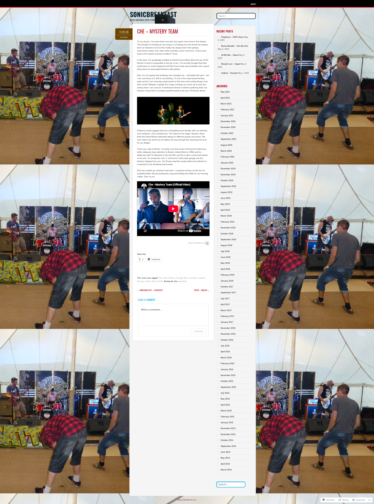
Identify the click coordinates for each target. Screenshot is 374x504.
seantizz (125, 37)
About (253, 4)
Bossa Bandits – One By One (234, 46)
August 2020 (226, 145)
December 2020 (228, 121)
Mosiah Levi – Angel (230, 64)
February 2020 (227, 157)
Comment (198, 331)
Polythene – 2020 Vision (232, 37)
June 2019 (225, 198)
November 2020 (228, 127)
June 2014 (225, 452)
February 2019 (227, 222)
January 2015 (227, 422)
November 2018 (228, 227)
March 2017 (226, 310)
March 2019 (226, 216)
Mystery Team (143, 281)
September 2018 (228, 239)
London (201, 278)
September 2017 (228, 292)
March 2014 (226, 469)
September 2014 (228, 446)
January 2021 (227, 115)
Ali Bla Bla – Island (229, 55)
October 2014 (227, 440)
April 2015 (225, 405)
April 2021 (225, 98)
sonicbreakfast (153, 14)
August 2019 (226, 192)
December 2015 (228, 375)
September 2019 (228, 186)
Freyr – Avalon (201, 290)
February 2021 (227, 109)
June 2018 (225, 257)
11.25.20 (124, 32)
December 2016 (228, 328)
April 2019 (225, 210)
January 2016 (227, 369)
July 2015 (225, 393)
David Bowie (169, 278)
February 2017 (227, 316)
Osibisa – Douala (229, 73)
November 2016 (228, 334)
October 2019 (227, 180)
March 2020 (226, 151)
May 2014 (225, 458)
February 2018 (227, 275)
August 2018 (226, 245)
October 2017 (227, 286)
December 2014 (228, 428)
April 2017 (225, 304)
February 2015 (227, 416)
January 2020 (227, 163)
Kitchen (193, 278)
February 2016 (227, 363)
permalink (182, 281)
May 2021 (225, 92)
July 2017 (225, 298)
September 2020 (228, 139)
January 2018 (227, 281)
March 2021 (226, 103)
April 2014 (225, 464)
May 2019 (225, 204)
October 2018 (227, 233)
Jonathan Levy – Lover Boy (150, 290)
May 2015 (225, 399)
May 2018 (225, 263)
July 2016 (225, 346)
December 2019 (228, 168)
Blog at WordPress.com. (187, 500)
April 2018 (225, 269)
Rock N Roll (157, 281)
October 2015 (227, 381)
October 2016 (227, 340)
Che (160, 278)
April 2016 (225, 351)
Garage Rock (182, 278)
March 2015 (226, 410)
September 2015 (228, 387)
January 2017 (227, 322)
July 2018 (225, 251)
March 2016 (226, 357)
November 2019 (228, 174)
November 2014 (228, 434)
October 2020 (227, 133)
